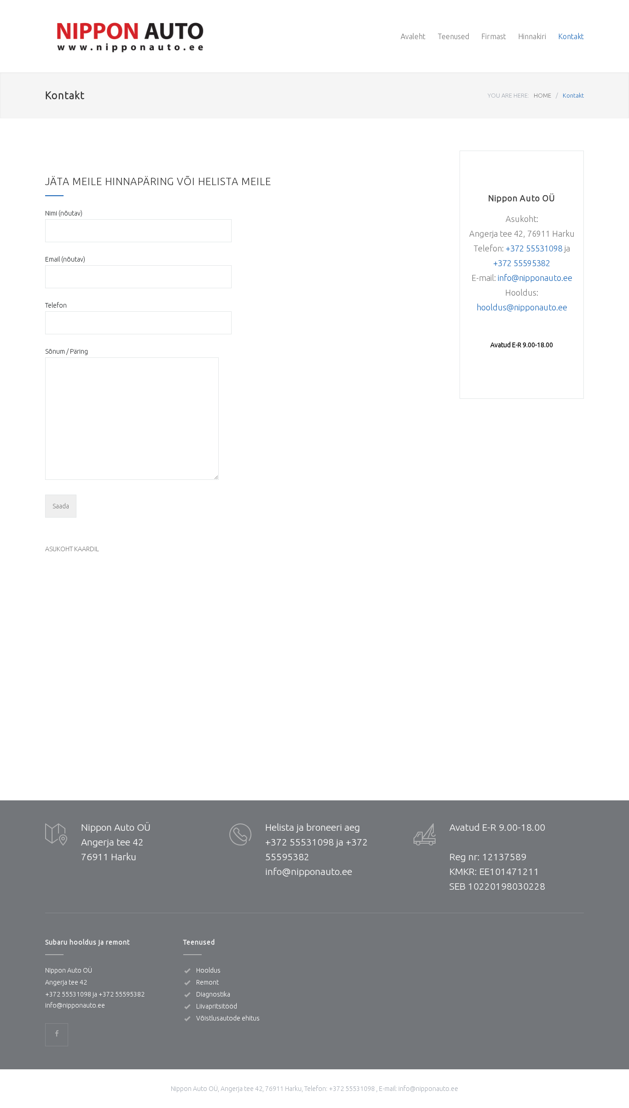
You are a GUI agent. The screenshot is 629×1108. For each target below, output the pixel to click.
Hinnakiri (532, 36)
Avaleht (413, 36)
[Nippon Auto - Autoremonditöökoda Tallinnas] (130, 36)
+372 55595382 (122, 994)
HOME (542, 95)
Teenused (453, 36)
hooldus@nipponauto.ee (522, 307)
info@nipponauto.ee (535, 277)
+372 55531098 (534, 248)
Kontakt (571, 36)
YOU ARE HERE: (508, 95)
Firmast (493, 36)
